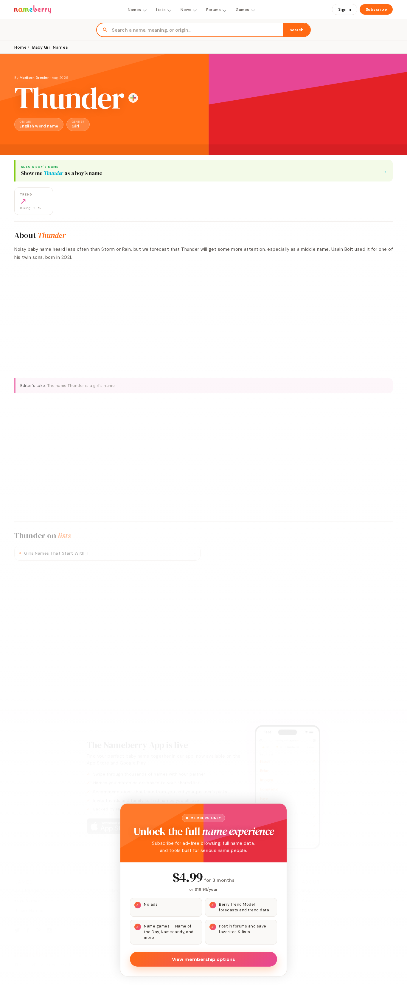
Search (297, 30)
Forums (213, 9)
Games (242, 9)
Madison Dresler (34, 78)
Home (20, 47)
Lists (161, 9)
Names (134, 9)
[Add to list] (133, 98)
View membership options (203, 959)
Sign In (344, 9)
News (186, 9)
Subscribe (376, 9)
